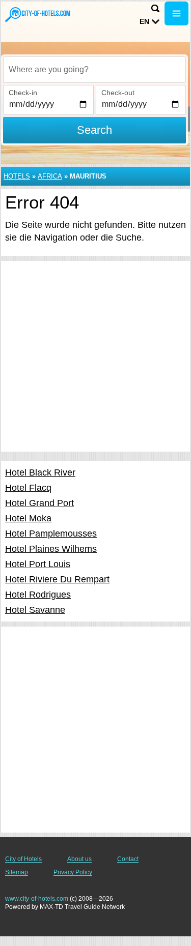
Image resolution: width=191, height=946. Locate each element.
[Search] (155, 8)
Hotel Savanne (35, 610)
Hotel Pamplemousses (51, 533)
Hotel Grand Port (39, 503)
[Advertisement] (95, 356)
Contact (128, 859)
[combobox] (94, 70)
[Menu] (176, 13)
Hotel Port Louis (37, 564)
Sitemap (16, 872)
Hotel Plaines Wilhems (51, 549)
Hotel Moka (28, 518)
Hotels (17, 176)
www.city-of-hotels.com (36, 898)
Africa (50, 176)
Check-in (23, 92)
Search (94, 130)
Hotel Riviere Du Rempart (57, 579)
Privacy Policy (72, 872)
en (144, 21)
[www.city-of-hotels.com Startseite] (38, 14)
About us (79, 859)
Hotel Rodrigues (38, 594)
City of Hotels (23, 859)
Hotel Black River (40, 472)
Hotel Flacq (28, 488)
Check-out (117, 92)
